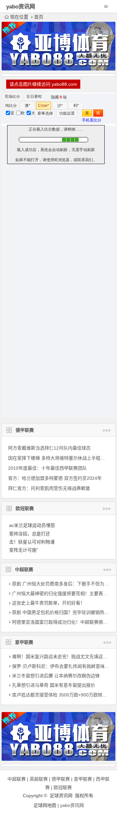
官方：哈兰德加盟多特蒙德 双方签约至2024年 (55, 478)
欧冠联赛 (25, 508)
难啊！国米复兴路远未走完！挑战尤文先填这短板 (62, 656)
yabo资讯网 (72, 805)
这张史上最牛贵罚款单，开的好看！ (48, 603)
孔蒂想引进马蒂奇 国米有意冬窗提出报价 (53, 685)
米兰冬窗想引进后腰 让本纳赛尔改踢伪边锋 (56, 675)
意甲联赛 (24, 642)
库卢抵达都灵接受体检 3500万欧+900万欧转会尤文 (64, 694)
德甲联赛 (25, 430)
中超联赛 (24, 569)
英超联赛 (39, 779)
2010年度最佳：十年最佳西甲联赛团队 (47, 468)
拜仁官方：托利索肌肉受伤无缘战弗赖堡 (49, 488)
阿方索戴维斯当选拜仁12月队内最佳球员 (49, 448)
